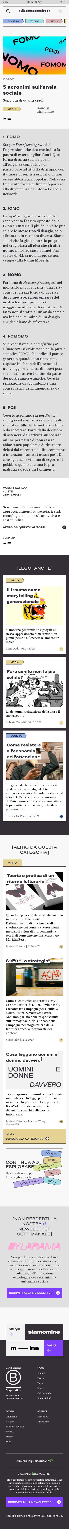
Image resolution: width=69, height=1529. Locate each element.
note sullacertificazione (14, 1397)
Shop (8, 1441)
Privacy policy (36, 1516)
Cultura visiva (28, 1182)
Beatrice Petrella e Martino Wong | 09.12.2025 (26, 1123)
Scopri (10, 1411)
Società (13, 21)
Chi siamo (11, 1416)
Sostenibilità (47, 1166)
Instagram (43, 1421)
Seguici (42, 1411)
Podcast (10, 1431)
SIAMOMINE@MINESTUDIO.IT (33, 1461)
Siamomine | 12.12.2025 (20, 1039)
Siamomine (45, 111)
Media (52, 1160)
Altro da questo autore (24, 527)
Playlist (10, 1436)
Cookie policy (55, 1516)
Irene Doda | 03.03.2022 (20, 648)
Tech (54, 21)
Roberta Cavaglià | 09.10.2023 (23, 722)
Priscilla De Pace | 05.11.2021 (23, 816)
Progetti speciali (15, 1426)
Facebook (42, 1416)
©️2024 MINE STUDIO (16, 1516)
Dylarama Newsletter (34, 1473)
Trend (34, 21)
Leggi (40, 1368)
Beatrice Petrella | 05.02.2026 (23, 946)
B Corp (10, 1421)
